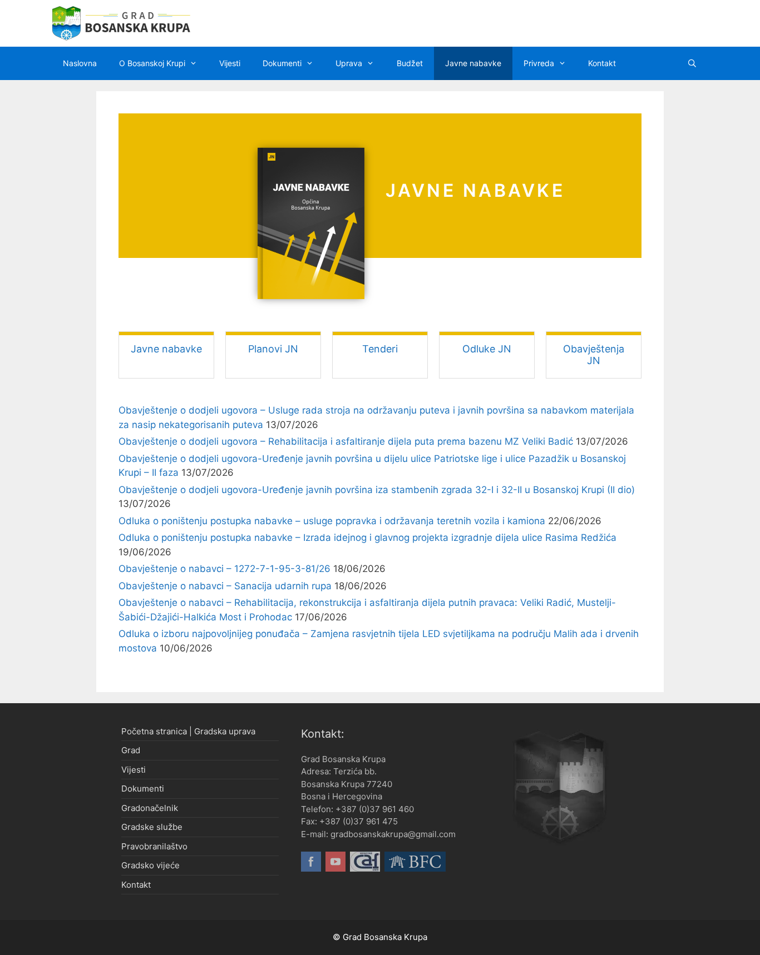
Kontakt (602, 63)
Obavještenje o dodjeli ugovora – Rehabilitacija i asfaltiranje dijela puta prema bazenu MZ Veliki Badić (346, 441)
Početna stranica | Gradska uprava (188, 731)
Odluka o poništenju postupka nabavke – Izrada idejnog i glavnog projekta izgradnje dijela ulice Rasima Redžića (367, 537)
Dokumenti (282, 63)
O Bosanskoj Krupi (152, 63)
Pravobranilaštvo (154, 846)
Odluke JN (486, 349)
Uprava (348, 63)
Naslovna (80, 63)
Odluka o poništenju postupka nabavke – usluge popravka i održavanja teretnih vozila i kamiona (332, 520)
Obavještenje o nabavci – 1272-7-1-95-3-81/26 (224, 568)
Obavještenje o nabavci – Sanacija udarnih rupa (225, 585)
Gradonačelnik (149, 808)
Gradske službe (151, 827)
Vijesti (229, 63)
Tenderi (380, 349)
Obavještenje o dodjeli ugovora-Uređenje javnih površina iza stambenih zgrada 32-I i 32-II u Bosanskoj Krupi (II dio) (377, 489)
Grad (130, 750)
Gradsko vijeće (150, 865)
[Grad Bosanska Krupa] (121, 22)
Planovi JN (273, 349)
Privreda (539, 63)
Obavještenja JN (593, 355)
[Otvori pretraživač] (692, 63)
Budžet (410, 63)
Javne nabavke (473, 63)
